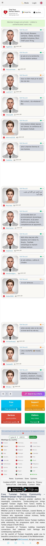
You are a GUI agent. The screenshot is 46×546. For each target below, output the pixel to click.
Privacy (39, 482)
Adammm (9, 251)
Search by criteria (35, 394)
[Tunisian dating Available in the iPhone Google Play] (31, 488)
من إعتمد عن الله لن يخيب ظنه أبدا (33, 193)
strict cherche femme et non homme (30, 148)
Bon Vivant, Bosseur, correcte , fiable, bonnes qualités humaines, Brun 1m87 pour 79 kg (30, 37)
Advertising (21, 482)
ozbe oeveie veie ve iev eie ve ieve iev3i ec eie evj (31, 329)
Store (27, 479)
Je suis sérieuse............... (30, 283)
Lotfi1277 (9, 92)
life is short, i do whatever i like (31, 102)
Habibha (9, 160)
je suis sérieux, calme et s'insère (30, 261)
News (11, 479)
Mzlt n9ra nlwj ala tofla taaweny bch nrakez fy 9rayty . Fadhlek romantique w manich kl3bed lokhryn (30, 242)
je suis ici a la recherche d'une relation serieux (30, 57)
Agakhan (9, 47)
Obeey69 (9, 115)
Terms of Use (11, 484)
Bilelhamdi (9, 228)
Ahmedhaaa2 (11, 341)
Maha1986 (10, 296)
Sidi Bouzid (23, 30)
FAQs (38, 484)
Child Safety (22, 484)
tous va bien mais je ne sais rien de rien (31, 80)
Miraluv (8, 387)
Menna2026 (10, 137)
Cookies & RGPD (9, 482)
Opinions (33, 479)
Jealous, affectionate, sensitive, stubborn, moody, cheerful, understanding (31, 375)
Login (34, 3)
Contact (32, 484)
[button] (2, 2)
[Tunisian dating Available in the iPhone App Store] (15, 488)
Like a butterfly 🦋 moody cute (31, 352)
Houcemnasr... (11, 69)
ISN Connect (23, 539)
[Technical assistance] (37, 543)
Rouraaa (9, 205)
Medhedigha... (11, 273)
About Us (31, 482)
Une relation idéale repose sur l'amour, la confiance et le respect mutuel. (31, 126)
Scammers (19, 479)
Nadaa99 (9, 364)
